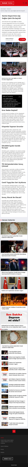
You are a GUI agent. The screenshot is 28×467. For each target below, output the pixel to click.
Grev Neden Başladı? (8, 98)
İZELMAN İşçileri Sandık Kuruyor (10, 101)
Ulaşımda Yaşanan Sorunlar (9, 100)
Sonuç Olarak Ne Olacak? (9, 106)
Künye (2, 449)
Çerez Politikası (4, 446)
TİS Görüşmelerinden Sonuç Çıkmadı (12, 103)
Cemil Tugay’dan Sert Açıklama (10, 104)
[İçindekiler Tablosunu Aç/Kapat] (19, 96)
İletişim (2, 452)
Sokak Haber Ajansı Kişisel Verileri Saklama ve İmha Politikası (7, 441)
